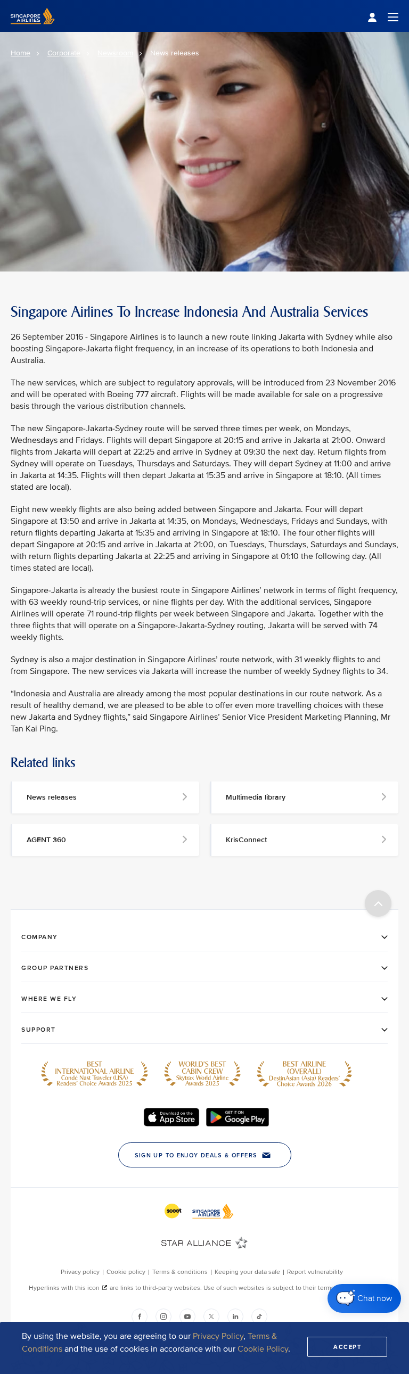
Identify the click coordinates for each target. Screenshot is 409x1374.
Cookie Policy (263, 1349)
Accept (347, 1347)
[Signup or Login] (382, 16)
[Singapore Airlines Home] (33, 29)
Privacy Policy (218, 1336)
